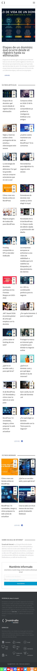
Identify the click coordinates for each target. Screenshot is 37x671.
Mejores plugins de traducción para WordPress (9, 221)
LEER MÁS (17, 441)
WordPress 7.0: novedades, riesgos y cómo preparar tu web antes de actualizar (9, 511)
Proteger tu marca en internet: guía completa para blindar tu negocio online (27, 344)
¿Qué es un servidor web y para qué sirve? (8, 368)
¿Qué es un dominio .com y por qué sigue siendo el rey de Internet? (26, 370)
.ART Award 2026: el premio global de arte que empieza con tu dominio (9, 318)
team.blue (14, 611)
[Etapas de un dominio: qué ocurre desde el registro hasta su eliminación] (18, 25)
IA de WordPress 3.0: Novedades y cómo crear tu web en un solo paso (9, 397)
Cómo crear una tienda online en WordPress (9, 198)
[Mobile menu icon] (34, 2)
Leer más (7, 75)
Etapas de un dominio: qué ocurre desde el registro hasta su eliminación (9, 105)
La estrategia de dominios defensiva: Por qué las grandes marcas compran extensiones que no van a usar (9, 172)
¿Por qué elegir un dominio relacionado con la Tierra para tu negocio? (27, 423)
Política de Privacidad (14, 579)
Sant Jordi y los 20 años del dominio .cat (27, 394)
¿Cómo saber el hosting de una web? (8, 342)
